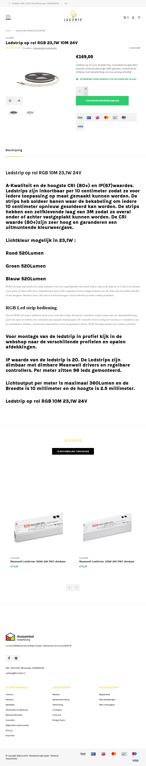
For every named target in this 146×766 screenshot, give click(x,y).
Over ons (56, 714)
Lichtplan (57, 709)
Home (8, 30)
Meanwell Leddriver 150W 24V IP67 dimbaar (107, 561)
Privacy (9, 730)
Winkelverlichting (60, 699)
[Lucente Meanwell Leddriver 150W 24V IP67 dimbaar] (107, 528)
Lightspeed (44, 755)
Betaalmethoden (14, 714)
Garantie (10, 720)
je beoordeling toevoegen (45, 48)
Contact (9, 694)
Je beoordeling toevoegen (73, 451)
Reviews (9, 699)
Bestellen (10, 704)
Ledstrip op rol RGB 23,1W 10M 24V (30, 30)
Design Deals (58, 720)
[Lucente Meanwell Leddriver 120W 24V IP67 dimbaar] (38, 528)
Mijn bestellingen (107, 699)
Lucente (10, 37)
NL (66, 3)
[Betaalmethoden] (80, 117)
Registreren (104, 694)
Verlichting (57, 704)
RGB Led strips (13, 286)
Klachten (10, 735)
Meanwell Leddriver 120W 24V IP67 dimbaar (38, 561)
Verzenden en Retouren (17, 709)
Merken (56, 694)
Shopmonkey (11, 758)
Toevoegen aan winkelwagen (102, 100)
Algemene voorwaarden (17, 725)
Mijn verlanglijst (107, 704)
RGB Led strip (21, 315)
